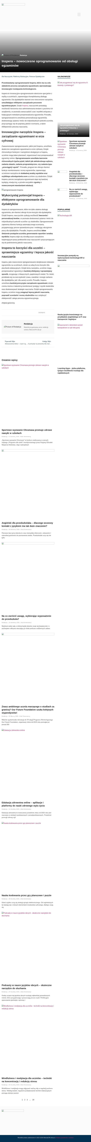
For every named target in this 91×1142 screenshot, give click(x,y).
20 (33, 1100)
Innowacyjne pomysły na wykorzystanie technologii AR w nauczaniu (71, 258)
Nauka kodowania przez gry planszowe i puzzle (26, 895)
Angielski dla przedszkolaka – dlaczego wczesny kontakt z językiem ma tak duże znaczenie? (78, 176)
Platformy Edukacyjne (20, 76)
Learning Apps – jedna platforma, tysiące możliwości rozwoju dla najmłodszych (71, 370)
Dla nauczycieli (7, 76)
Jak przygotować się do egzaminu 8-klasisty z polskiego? (70, 128)
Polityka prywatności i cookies (64, 1137)
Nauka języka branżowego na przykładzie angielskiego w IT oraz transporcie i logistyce (72, 317)
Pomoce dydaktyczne (37, 76)
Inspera (25, 106)
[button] (79, 14)
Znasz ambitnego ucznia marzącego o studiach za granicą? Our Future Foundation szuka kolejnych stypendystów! (28, 709)
